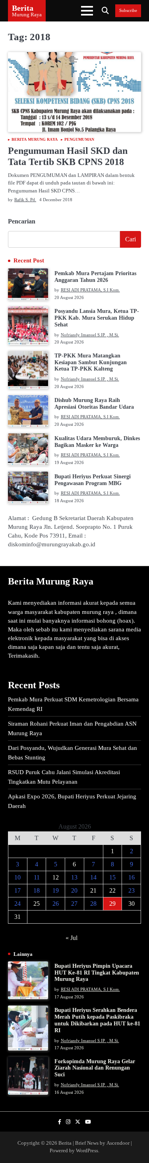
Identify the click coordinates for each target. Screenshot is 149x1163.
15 (112, 877)
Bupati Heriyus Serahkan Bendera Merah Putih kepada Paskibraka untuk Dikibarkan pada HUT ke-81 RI (97, 1020)
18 (36, 890)
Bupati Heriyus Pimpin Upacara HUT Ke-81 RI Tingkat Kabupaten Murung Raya (96, 972)
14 (93, 877)
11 (37, 877)
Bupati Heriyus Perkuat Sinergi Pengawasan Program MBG (92, 480)
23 (131, 890)
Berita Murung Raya (35, 140)
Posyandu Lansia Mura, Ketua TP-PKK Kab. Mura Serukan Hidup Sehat (96, 318)
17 (17, 890)
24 (17, 903)
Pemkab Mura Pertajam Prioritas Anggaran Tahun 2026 (95, 276)
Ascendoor (118, 1143)
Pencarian (21, 221)
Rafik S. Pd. (25, 199)
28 (93, 903)
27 (74, 903)
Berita (22, 8)
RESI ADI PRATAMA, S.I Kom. (90, 289)
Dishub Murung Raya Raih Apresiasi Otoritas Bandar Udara (94, 403)
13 (74, 877)
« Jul (71, 937)
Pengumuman (79, 140)
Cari (130, 239)
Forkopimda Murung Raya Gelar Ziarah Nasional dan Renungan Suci (94, 1068)
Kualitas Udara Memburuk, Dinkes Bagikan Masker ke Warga (97, 441)
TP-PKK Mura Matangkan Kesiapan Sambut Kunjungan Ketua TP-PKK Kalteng (90, 362)
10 (17, 877)
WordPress (87, 1150)
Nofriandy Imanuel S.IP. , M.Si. (90, 334)
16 (131, 877)
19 (55, 890)
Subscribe (128, 10)
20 (74, 890)
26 (55, 903)
